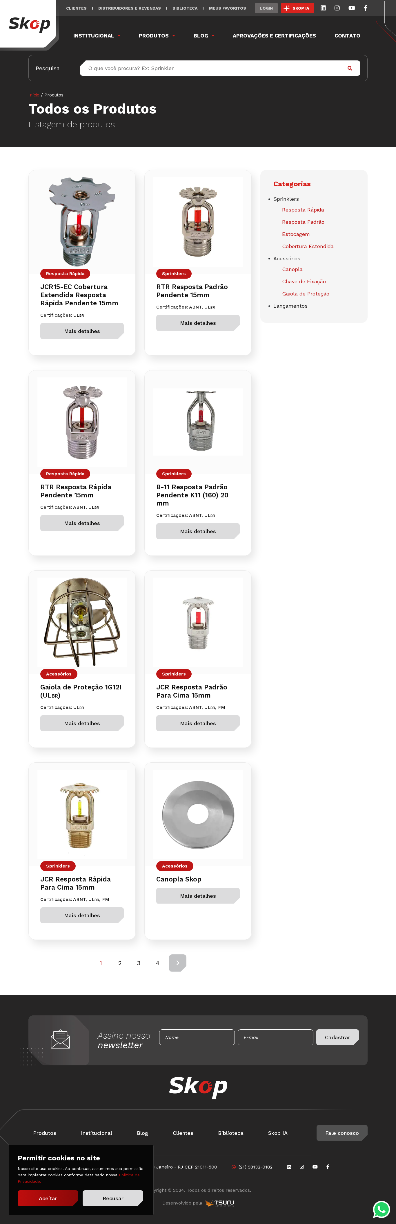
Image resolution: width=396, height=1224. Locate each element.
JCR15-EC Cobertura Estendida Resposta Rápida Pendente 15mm (79, 295)
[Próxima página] (177, 963)
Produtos (154, 36)
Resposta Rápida (65, 273)
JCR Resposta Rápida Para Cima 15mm (75, 883)
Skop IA (278, 1133)
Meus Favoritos (227, 8)
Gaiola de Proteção (305, 294)
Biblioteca (184, 8)
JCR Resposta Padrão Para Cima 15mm (191, 691)
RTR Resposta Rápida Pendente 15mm (75, 491)
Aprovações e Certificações (274, 36)
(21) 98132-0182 (256, 1167)
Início (33, 95)
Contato (347, 36)
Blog (201, 36)
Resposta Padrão (303, 222)
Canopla (292, 269)
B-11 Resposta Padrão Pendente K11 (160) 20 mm (192, 495)
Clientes (76, 8)
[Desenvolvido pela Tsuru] (219, 1203)
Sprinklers (174, 273)
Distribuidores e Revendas (129, 8)
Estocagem (296, 234)
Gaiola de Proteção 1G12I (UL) (80, 691)
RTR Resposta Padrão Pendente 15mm (192, 291)
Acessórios (59, 674)
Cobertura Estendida (308, 246)
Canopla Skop (178, 879)
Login (266, 8)
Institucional (93, 36)
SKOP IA (301, 8)
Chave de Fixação (304, 281)
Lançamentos (290, 306)
